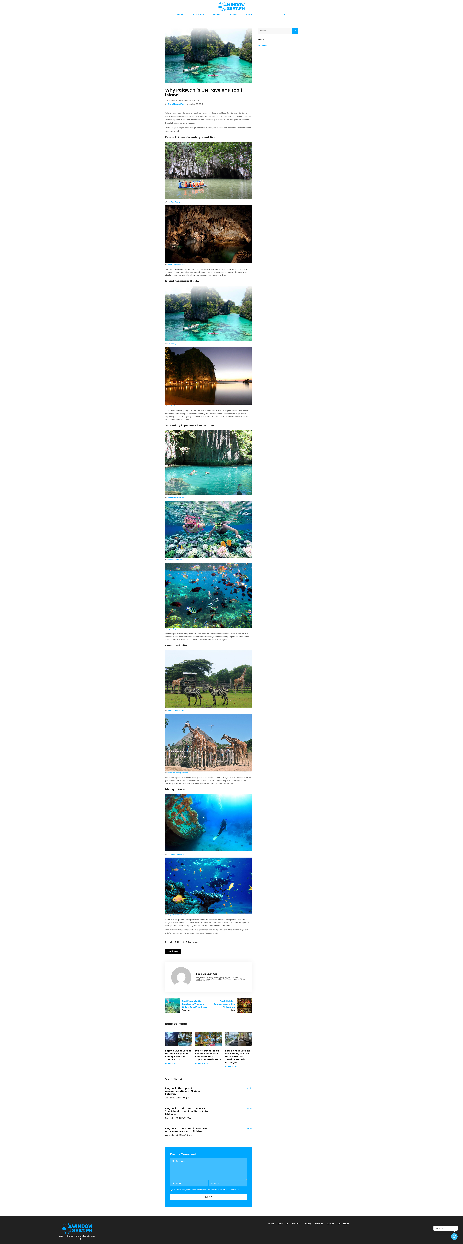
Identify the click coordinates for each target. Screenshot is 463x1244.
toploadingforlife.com (176, 629)
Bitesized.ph (343, 1224)
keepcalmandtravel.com (177, 915)
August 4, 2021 (171, 1063)
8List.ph (330, 1224)
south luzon (173, 951)
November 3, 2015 (173, 942)
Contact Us (283, 1224)
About (271, 1224)
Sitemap (319, 1224)
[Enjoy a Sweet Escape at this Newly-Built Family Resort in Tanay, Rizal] (178, 1039)
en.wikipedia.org (174, 202)
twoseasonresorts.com (176, 854)
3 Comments (192, 942)
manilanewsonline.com (176, 264)
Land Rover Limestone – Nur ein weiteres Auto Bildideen (186, 1130)
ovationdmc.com (174, 406)
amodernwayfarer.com (176, 497)
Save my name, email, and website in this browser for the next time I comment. (206, 1190)
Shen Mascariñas (176, 104)
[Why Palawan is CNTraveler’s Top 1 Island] (181, 977)
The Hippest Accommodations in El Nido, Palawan (182, 1091)
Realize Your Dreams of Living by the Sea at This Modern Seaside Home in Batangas (237, 1056)
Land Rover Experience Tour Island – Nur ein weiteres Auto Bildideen (186, 1111)
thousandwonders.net (176, 710)
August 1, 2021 (231, 1066)
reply (249, 1088)
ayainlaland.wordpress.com (178, 773)
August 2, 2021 (201, 1063)
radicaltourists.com (175, 559)
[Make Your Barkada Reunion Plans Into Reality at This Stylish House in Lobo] (208, 1039)
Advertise (296, 1224)
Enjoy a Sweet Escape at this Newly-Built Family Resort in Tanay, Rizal (178, 1055)
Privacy (308, 1224)
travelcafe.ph (172, 344)
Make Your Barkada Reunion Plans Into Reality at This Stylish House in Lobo (208, 1055)
